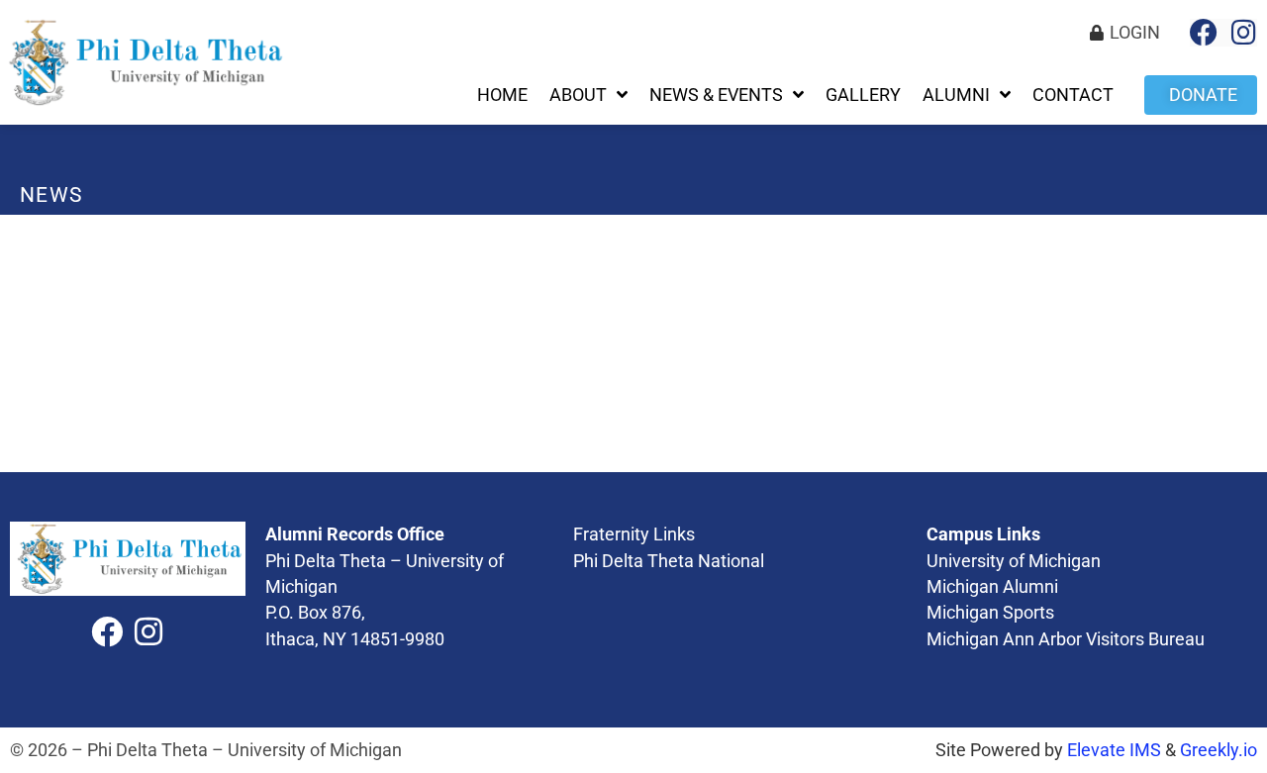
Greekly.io (1218, 750)
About (578, 95)
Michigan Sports (990, 613)
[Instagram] (1243, 33)
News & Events (716, 95)
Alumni (956, 95)
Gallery (863, 95)
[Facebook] (1204, 33)
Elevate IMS (1114, 750)
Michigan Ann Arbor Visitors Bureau (1065, 639)
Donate (1203, 95)
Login (1135, 33)
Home (502, 95)
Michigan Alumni (994, 587)
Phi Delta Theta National (668, 561)
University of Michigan (1013, 561)
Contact (1073, 95)
